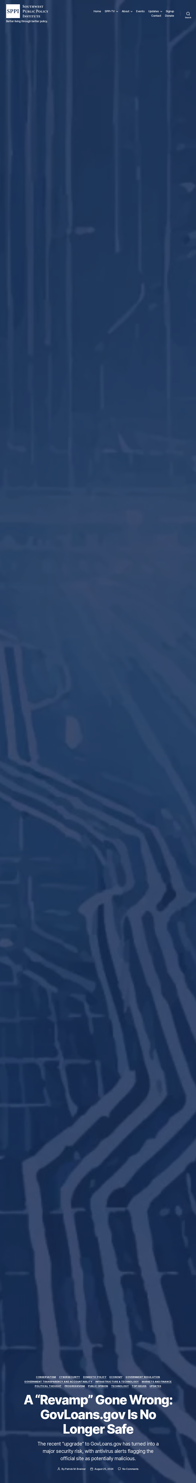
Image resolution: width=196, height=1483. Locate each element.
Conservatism (46, 1377)
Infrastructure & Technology (117, 1381)
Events (140, 11)
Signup (170, 11)
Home (97, 11)
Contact (156, 15)
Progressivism (75, 1386)
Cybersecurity (69, 1377)
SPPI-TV (110, 11)
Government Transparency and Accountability (58, 1381)
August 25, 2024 (103, 1468)
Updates (153, 11)
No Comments (130, 1468)
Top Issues (139, 1386)
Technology (120, 1386)
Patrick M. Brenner (75, 1468)
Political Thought (48, 1386)
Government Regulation (143, 1377)
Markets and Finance (157, 1381)
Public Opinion (98, 1386)
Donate (169, 15)
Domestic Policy (94, 1377)
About (125, 11)
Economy (116, 1377)
